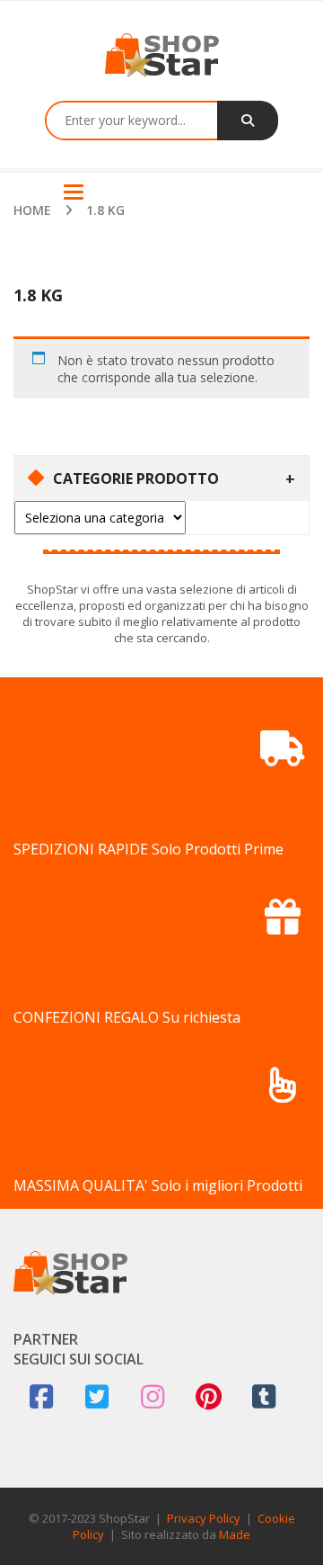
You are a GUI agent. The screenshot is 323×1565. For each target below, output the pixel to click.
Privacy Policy (203, 1518)
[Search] (247, 120)
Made (234, 1534)
